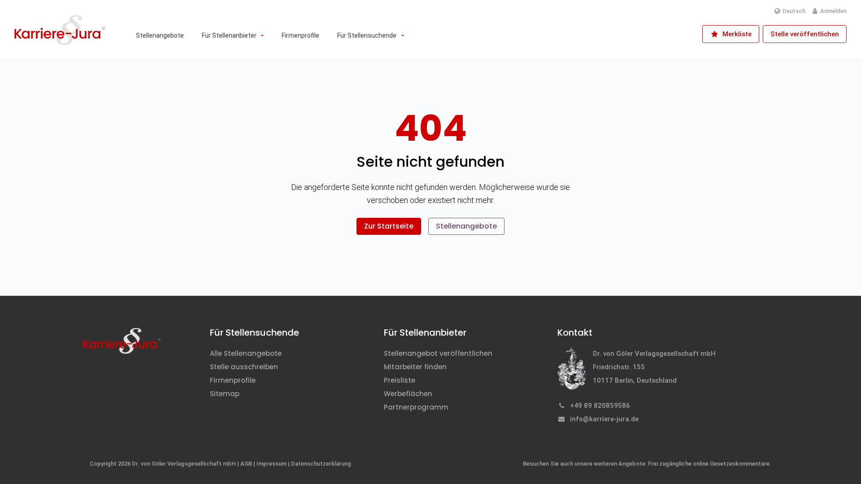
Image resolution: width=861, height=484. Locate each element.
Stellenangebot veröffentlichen (438, 353)
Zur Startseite (388, 226)
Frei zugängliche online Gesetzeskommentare (709, 463)
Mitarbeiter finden (415, 367)
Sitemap (224, 393)
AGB (246, 463)
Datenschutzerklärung (321, 463)
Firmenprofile (233, 380)
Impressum (272, 463)
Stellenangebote (466, 226)
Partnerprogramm (416, 407)
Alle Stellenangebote (246, 353)
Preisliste (399, 380)
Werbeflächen (408, 393)
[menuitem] (160, 35)
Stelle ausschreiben (244, 367)
